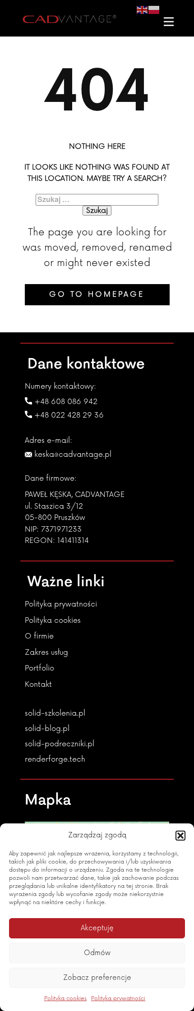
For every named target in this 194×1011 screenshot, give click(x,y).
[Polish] (154, 9)
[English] (142, 9)
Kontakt (38, 684)
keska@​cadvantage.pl (71, 454)
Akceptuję (97, 928)
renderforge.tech (55, 759)
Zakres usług (46, 652)
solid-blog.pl (47, 728)
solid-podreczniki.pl (59, 744)
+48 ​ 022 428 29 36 (68, 415)
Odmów (97, 953)
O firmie (39, 636)
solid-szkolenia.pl (55, 713)
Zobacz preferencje (97, 978)
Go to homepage (96, 294)
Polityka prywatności (118, 998)
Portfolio (39, 668)
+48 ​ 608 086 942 (64, 401)
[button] (180, 835)
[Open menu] (169, 21)
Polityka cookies (65, 998)
